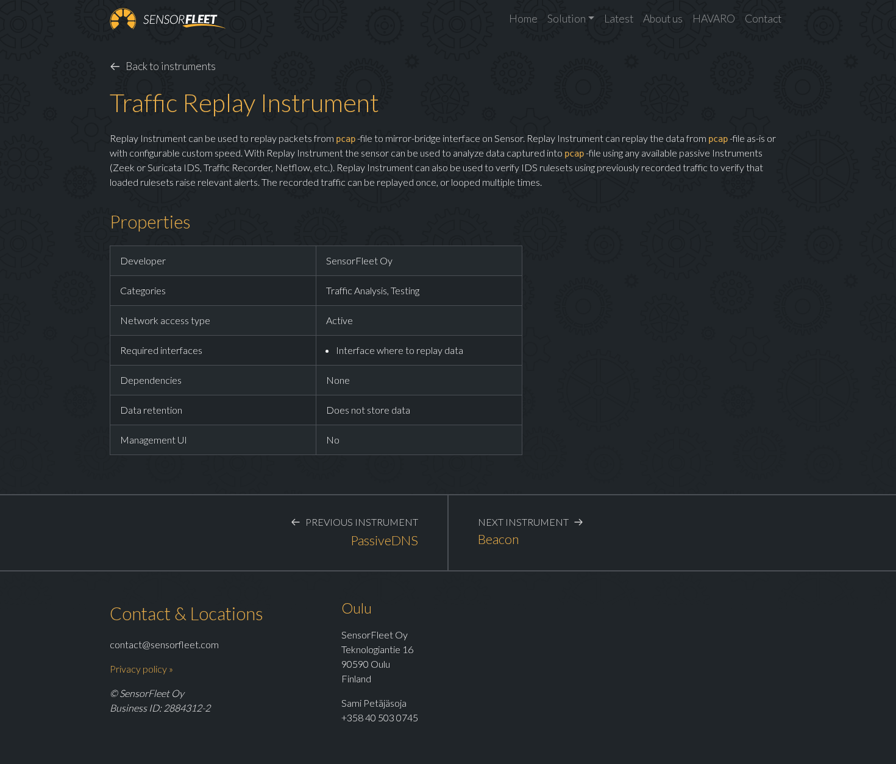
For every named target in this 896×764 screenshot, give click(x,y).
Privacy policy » (141, 668)
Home (523, 18)
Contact (763, 18)
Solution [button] (566, 18)
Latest (618, 18)
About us (663, 18)
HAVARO (713, 18)
